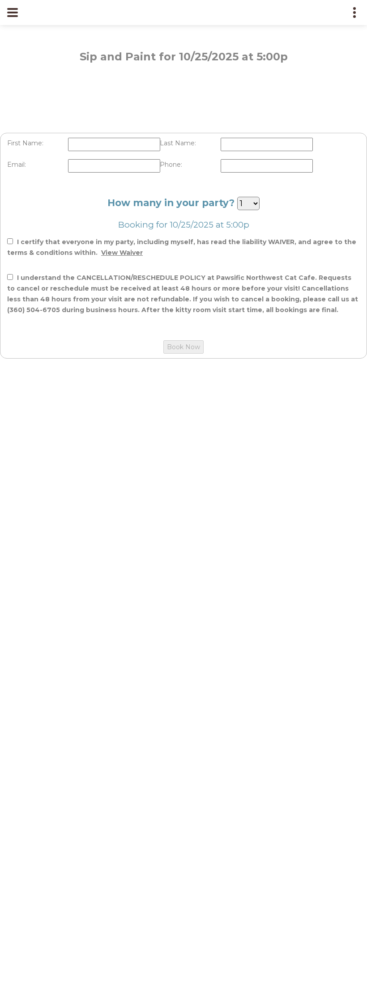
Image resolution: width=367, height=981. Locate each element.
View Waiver (122, 253)
